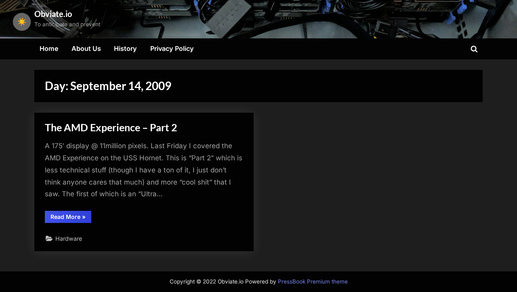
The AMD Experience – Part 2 (111, 127)
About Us (86, 48)
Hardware (68, 238)
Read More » (70, 218)
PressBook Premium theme (313, 281)
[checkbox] (22, 22)
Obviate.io (53, 14)
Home (49, 48)
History (125, 48)
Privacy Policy (172, 48)
